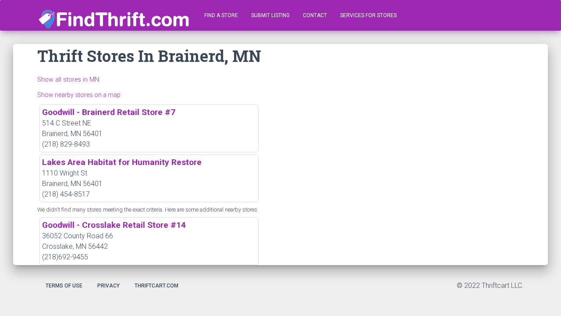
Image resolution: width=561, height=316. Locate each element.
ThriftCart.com (156, 286)
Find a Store (221, 15)
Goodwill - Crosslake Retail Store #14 (114, 225)
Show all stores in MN (68, 79)
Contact (315, 15)
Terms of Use (64, 286)
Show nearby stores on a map (79, 94)
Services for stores (368, 15)
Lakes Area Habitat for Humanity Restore (122, 162)
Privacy (108, 286)
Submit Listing (270, 15)
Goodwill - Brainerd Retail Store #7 (108, 112)
